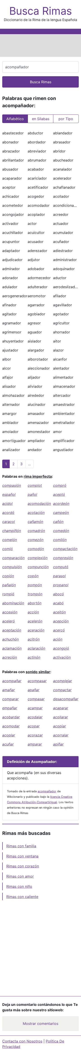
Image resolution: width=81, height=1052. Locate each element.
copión (8, 576)
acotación (36, 512)
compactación (65, 548)
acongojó (61, 648)
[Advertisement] (40, 45)
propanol (60, 585)
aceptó (59, 494)
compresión (63, 558)
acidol (7, 503)
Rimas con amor (20, 876)
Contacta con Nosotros (22, 1041)
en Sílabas (40, 118)
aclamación (12, 648)
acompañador (47, 791)
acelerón (35, 621)
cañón (58, 521)
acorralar (60, 735)
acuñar (8, 744)
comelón (9, 539)
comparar (10, 699)
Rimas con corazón (22, 866)
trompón (35, 594)
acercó (59, 630)
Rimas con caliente (22, 896)
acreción (9, 657)
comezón (35, 539)
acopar (34, 726)
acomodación (39, 503)
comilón (60, 539)
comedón (61, 530)
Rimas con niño (19, 886)
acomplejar (62, 681)
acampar (35, 708)
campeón (61, 512)
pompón (35, 585)
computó (60, 567)
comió (7, 548)
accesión (9, 612)
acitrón (34, 639)
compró (59, 485)
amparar (35, 744)
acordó (8, 512)
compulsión (12, 567)
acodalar (35, 717)
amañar (8, 690)
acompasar (37, 681)
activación (62, 657)
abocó (58, 594)
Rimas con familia (21, 846)
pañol (32, 494)
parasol (59, 576)
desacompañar (65, 699)
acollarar (60, 717)
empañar (9, 708)
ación (57, 639)
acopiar (59, 726)
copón (33, 576)
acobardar (11, 717)
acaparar (60, 708)
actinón (34, 657)
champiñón (11, 530)
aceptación (11, 630)
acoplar (8, 735)
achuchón (10, 639)
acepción (61, 621)
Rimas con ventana (22, 856)
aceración (36, 630)
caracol (8, 521)
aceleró (8, 621)
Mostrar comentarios (40, 1023)
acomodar (11, 726)
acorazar (35, 735)
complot (35, 485)
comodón (36, 548)
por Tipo (65, 118)
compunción (38, 567)
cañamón (35, 521)
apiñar (58, 744)
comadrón (36, 530)
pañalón (9, 585)
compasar (36, 699)
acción (33, 612)
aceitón (59, 612)
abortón (34, 603)
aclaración (36, 648)
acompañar (11, 681)
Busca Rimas (40, 11)
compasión (11, 485)
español (9, 494)
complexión (37, 558)
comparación (13, 558)
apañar (33, 690)
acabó (58, 603)
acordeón (61, 503)
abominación (13, 603)
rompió (8, 594)
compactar (62, 690)
